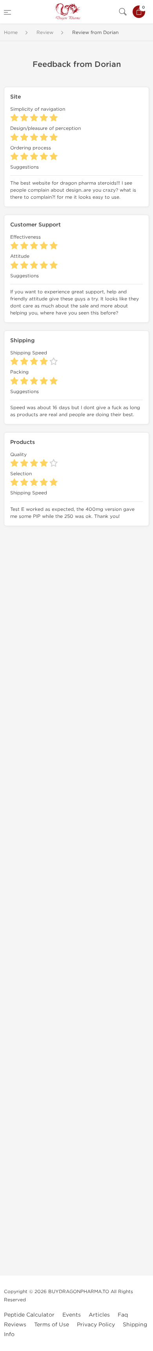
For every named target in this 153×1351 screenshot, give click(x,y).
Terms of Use (51, 1324)
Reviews (15, 1324)
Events (71, 1314)
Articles (99, 1314)
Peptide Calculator (29, 1314)
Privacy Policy (96, 1324)
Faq (123, 1314)
